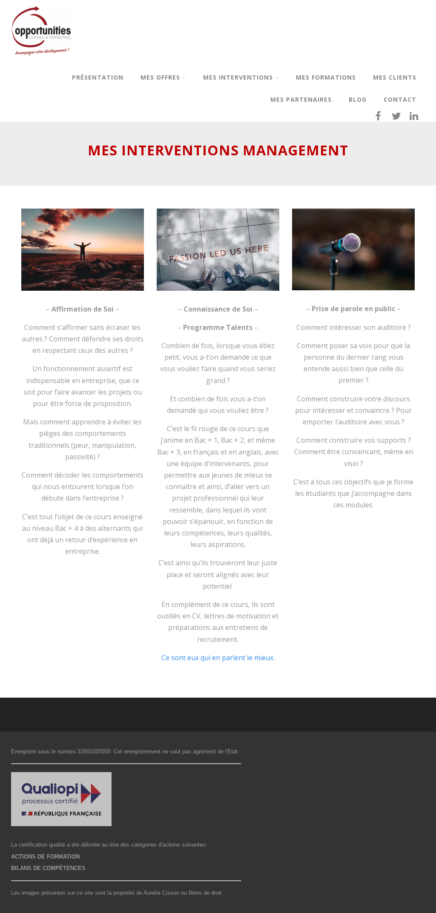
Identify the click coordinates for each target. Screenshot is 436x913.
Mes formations (326, 77)
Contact (400, 99)
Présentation (97, 77)
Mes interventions (238, 77)
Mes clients (394, 77)
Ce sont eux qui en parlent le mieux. (218, 657)
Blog (358, 99)
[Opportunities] (41, 61)
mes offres (160, 77)
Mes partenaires (301, 99)
